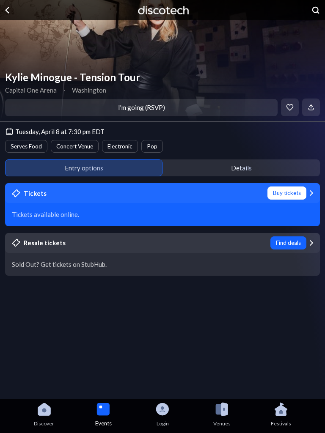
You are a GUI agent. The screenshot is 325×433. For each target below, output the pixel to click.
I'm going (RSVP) (141, 107)
